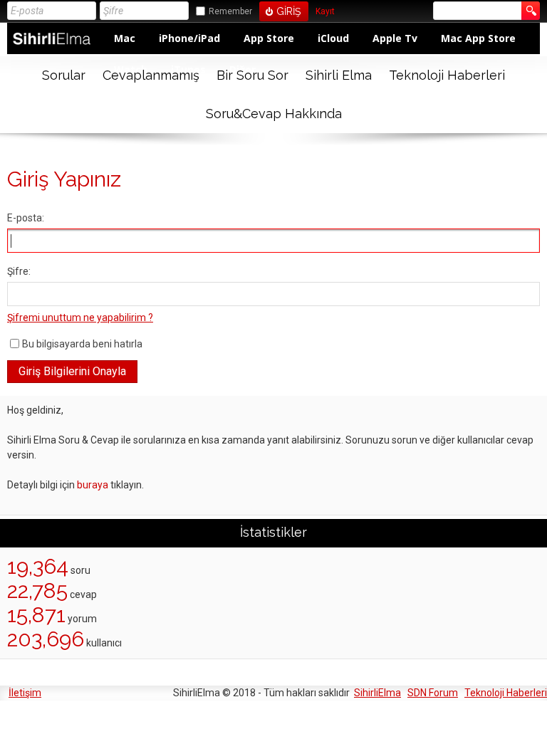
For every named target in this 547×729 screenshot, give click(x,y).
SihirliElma (377, 692)
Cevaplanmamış (151, 75)
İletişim (25, 692)
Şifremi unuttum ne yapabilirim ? (80, 317)
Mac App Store (478, 38)
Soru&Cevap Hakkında (274, 113)
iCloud (333, 38)
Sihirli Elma (339, 75)
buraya (92, 485)
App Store (269, 38)
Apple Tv (395, 38)
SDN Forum (432, 692)
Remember (230, 11)
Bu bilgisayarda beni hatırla (82, 344)
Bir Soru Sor (252, 75)
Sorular (63, 75)
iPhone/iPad (189, 38)
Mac (124, 38)
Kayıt (325, 11)
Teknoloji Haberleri (447, 75)
